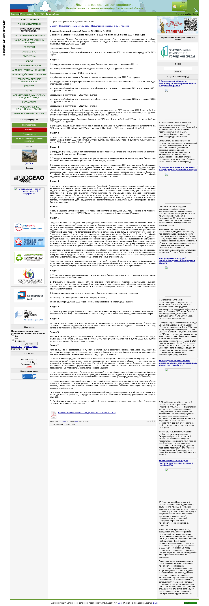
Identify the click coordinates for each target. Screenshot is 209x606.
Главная (15, 14)
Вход (36, 14)
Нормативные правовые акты (104, 26)
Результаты (16, 346)
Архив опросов (30, 346)
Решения (29, 129)
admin (29, 366)
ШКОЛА (29, 163)
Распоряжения (29, 134)
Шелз (155, 603)
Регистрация (26, 14)
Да (16, 336)
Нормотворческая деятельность (74, 26)
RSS (42, 14)
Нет (17, 338)
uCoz (120, 603)
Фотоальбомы (52, 14)
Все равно (20, 341)
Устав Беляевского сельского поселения (29, 139)
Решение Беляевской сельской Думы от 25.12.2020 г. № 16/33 (87, 412)
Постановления (29, 125)
